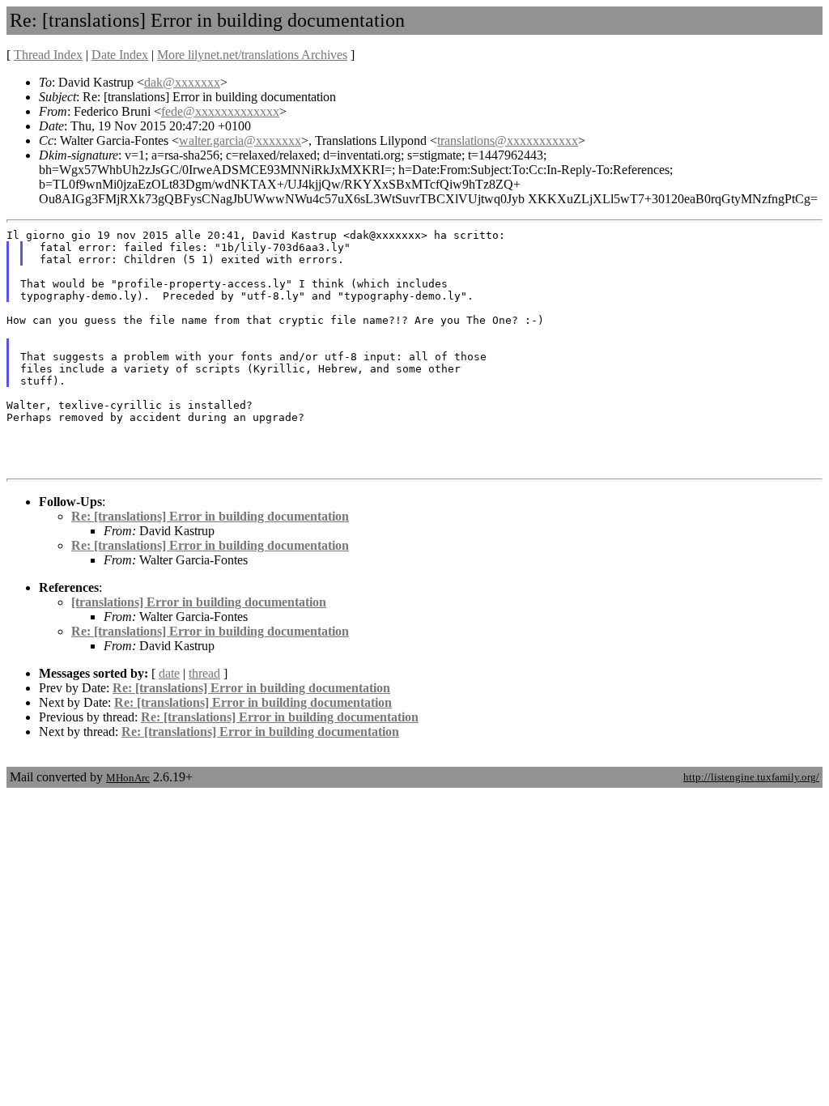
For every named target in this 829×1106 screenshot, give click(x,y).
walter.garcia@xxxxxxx (240, 140)
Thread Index (48, 55)
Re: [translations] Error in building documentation (210, 516)
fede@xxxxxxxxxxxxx (220, 111)
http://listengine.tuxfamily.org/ (751, 777)
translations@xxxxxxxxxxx (507, 140)
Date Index (119, 55)
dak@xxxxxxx (182, 82)
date (169, 673)
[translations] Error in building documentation (198, 602)
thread (204, 673)
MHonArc (128, 778)
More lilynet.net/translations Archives (252, 55)
